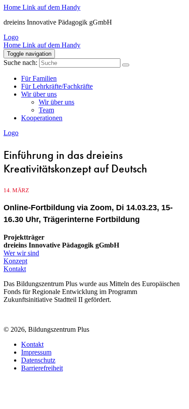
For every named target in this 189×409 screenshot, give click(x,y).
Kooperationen (41, 118)
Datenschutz (38, 360)
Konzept (15, 261)
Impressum (36, 352)
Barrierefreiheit (42, 368)
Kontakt (15, 269)
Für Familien (39, 78)
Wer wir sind (21, 253)
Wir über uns (39, 94)
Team (46, 110)
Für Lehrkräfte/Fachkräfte (57, 86)
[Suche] (125, 65)
